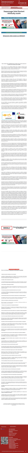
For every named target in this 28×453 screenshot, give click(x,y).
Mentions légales (3, 426)
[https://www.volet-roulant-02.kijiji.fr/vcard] (4, 440)
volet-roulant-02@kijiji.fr (14, 433)
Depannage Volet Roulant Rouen (13, 438)
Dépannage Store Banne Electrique (13, 445)
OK (25, 451)
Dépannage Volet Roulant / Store (13, 447)
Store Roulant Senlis (12, 442)
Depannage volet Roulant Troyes (13, 443)
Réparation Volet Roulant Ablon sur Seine (14, 439)
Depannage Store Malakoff (12, 440)
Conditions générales (13, 426)
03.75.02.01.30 (14, 434)
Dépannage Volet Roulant (12, 446)
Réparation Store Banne (12, 444)
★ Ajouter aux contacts (12, 448)
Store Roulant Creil (11, 441)
